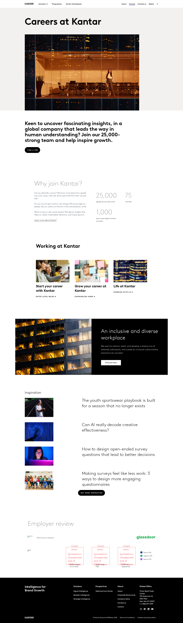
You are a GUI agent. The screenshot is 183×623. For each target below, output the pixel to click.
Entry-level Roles (45, 296)
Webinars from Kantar (104, 591)
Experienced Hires (84, 296)
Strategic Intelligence (81, 599)
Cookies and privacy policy (146, 617)
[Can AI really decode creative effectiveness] (39, 431)
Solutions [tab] (42, 4)
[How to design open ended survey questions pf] (39, 456)
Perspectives (57, 4)
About (124, 4)
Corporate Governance (126, 595)
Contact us (142, 4)
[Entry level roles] (52, 271)
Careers (132, 4)
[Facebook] (144, 609)
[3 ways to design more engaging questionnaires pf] (39, 480)
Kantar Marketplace (74, 4)
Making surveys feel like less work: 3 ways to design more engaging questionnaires (116, 479)
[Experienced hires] (91, 271)
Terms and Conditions (127, 617)
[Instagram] (141, 609)
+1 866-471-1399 (147, 604)
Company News (124, 599)
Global (151, 4)
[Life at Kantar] (130, 271)
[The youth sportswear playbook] (39, 407)
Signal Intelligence (80, 591)
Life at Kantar (124, 286)
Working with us (122, 292)
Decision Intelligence (81, 595)
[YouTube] (148, 609)
